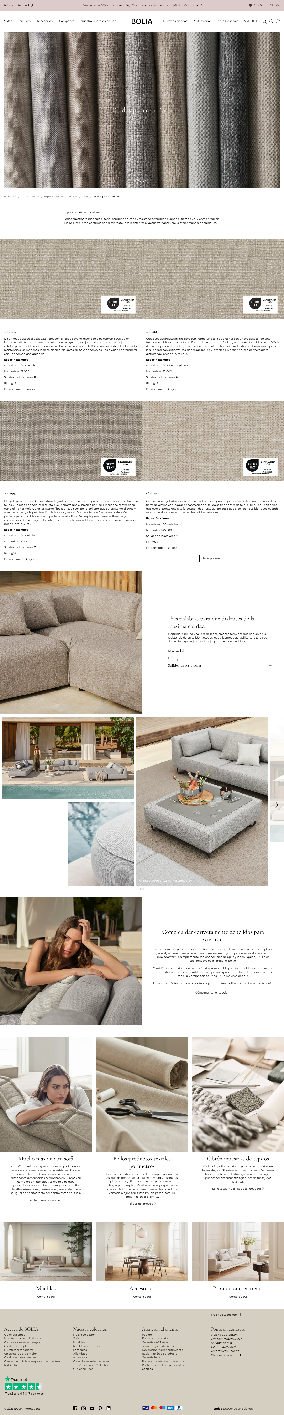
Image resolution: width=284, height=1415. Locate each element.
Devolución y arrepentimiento (162, 1349)
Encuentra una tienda (238, 1408)
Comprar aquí (193, 5)
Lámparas (80, 1349)
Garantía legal (151, 1357)
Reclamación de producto (159, 1353)
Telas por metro (213, 558)
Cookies (147, 1368)
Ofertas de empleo (16, 1346)
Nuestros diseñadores (18, 1349)
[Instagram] (83, 1408)
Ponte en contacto (228, 1329)
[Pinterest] (100, 1408)
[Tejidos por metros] (142, 1121)
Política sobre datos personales (163, 1365)
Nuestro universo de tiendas (23, 1338)
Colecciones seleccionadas (91, 1361)
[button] (141, 889)
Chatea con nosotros (224, 1355)
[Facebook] (75, 1408)
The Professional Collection (91, 1365)
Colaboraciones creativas (21, 1357)
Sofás (76, 1338)
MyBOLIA (10, 1365)
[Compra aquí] (142, 1261)
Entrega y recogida (155, 1338)
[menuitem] (9, 21)
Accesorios (80, 1357)
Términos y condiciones (158, 1346)
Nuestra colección (90, 1329)
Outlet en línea (83, 1368)
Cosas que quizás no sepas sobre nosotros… (33, 1361)
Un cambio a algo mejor (20, 1353)
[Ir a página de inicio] (142, 21)
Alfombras (80, 1353)
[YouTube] (92, 1408)
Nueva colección (84, 1334)
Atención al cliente (160, 1329)
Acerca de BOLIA (21, 1329)
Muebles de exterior (86, 1346)
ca (278, 5)
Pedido (147, 1334)
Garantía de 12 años (155, 1342)
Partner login (26, 5)
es (271, 5)
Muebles (79, 1342)
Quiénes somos (14, 1334)
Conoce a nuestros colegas (22, 1342)
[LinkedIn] (108, 1408)
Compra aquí (46, 1296)
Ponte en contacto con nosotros (163, 1361)
